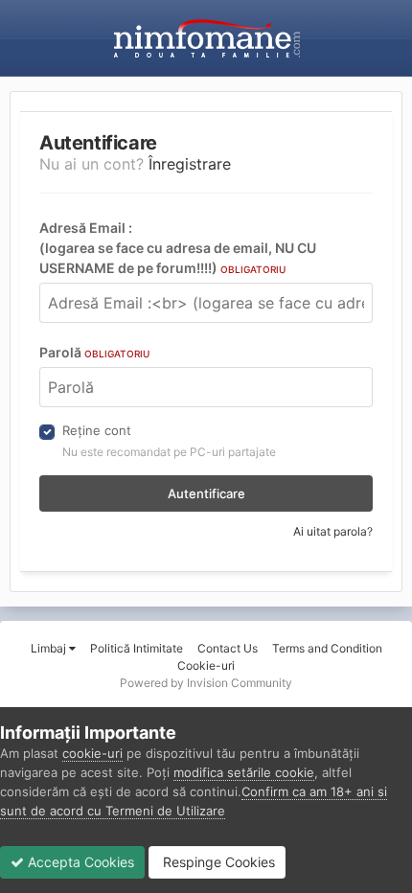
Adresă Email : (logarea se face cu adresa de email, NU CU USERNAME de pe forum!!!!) (177, 247)
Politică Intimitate (136, 648)
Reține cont (96, 430)
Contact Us (227, 648)
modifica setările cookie (243, 772)
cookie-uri (92, 753)
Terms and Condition (327, 648)
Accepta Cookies (79, 862)
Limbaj (50, 648)
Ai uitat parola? (333, 531)
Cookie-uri (206, 665)
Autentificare (206, 493)
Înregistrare (190, 163)
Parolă (94, 352)
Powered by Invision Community (206, 682)
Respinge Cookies (217, 862)
